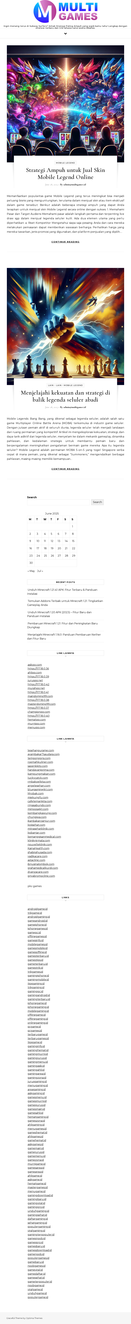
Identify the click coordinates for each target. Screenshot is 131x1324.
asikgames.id (35, 1144)
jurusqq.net (35, 680)
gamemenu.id (37, 1156)
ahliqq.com (35, 672)
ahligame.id (35, 1175)
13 (59, 541)
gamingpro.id (36, 1207)
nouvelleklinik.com (40, 844)
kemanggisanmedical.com (44, 836)
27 (59, 555)
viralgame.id (35, 1289)
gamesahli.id (35, 1112)
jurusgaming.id (37, 1081)
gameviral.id (35, 1269)
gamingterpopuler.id (41, 1234)
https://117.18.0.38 (38, 700)
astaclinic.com (36, 860)
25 (45, 555)
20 (59, 548)
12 (52, 541)
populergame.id (38, 1297)
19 (52, 548)
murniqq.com (36, 723)
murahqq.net (36, 688)
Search (32, 497)
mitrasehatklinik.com (41, 828)
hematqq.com (37, 719)
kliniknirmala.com (39, 840)
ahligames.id (35, 1136)
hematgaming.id (38, 1116)
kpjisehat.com (36, 824)
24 (38, 555)
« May (31, 571)
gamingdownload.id (40, 1195)
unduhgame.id (37, 1293)
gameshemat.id (37, 1132)
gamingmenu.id (38, 1061)
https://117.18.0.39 (38, 676)
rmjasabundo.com (39, 805)
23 (31, 555)
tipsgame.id (35, 1042)
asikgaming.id (36, 1093)
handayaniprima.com (41, 769)
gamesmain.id (36, 1109)
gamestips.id (35, 960)
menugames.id (37, 1128)
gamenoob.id (36, 1254)
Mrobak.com (36, 793)
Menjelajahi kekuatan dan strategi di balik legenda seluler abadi (65, 396)
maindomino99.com (40, 696)
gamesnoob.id (37, 1238)
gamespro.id (35, 1242)
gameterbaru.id (38, 963)
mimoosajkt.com (38, 809)
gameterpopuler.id (40, 1281)
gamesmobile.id (38, 948)
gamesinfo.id (36, 940)
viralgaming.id (36, 1230)
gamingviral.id (36, 1203)
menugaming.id (38, 1085)
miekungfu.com (38, 797)
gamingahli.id (36, 1069)
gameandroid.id (38, 920)
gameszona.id (36, 1120)
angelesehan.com (39, 785)
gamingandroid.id (39, 995)
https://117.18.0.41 (38, 692)
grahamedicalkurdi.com (43, 867)
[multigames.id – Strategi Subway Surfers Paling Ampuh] (65, 12)
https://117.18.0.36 (38, 668)
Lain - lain (55, 385)
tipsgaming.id (36, 983)
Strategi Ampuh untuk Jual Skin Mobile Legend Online (65, 173)
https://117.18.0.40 (39, 715)
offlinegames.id (37, 936)
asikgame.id (35, 1179)
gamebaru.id (36, 1262)
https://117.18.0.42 (38, 684)
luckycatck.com (38, 777)
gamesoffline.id (37, 952)
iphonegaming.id (38, 1007)
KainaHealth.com (38, 848)
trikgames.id (35, 971)
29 (73, 555)
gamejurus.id (36, 1152)
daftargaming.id (38, 1218)
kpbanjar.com (36, 832)
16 (30, 548)
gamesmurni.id (37, 1101)
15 (73, 541)
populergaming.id (39, 1226)
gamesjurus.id (37, 1105)
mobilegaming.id (38, 1011)
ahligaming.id (36, 1124)
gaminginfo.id (36, 1046)
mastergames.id (38, 1187)
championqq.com (39, 711)
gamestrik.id (35, 967)
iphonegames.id (38, 928)
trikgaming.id (36, 987)
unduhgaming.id (38, 1211)
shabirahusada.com (40, 852)
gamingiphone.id (38, 975)
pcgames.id (35, 1030)
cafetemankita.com (40, 801)
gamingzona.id (37, 1077)
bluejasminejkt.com (40, 789)
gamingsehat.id (37, 1215)
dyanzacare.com (38, 871)
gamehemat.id (37, 1140)
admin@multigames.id (74, 184)
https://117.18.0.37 (38, 707)
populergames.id (38, 1258)
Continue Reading (65, 241)
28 (66, 555)
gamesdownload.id (40, 1250)
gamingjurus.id (37, 1058)
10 (38, 541)
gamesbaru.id (36, 1246)
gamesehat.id (36, 1277)
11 (45, 541)
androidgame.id (38, 908)
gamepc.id (34, 932)
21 (66, 548)
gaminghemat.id (38, 1050)
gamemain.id (36, 1148)
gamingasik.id (36, 1065)
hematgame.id (37, 1183)
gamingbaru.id (37, 1199)
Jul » (40, 571)
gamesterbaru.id (38, 956)
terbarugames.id (38, 1038)
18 (45, 548)
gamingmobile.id (38, 979)
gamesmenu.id (37, 1097)
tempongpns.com (39, 758)
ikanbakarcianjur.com (41, 820)
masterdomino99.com (42, 704)
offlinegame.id (37, 1014)
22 (73, 548)
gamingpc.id (35, 991)
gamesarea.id (36, 1167)
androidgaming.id (39, 916)
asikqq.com (35, 664)
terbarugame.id (38, 1034)
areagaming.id (37, 1089)
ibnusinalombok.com (41, 864)
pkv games (35, 886)
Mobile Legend (65, 163)
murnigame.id (37, 1163)
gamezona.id (36, 1159)
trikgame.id (35, 912)
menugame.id (37, 1191)
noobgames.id (37, 1265)
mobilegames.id (38, 944)
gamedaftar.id (37, 1273)
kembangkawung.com (42, 813)
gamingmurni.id (38, 1054)
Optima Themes (34, 1318)
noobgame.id (36, 1285)
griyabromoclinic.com (41, 875)
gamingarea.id (37, 1073)
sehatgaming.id (37, 1222)
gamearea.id (35, 1171)
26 (52, 555)
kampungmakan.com (41, 773)
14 (66, 541)
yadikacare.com (37, 856)
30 (31, 562)
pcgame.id (34, 1026)
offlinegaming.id (38, 1018)
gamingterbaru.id (39, 999)
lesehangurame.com (41, 750)
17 (38, 548)
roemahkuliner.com (40, 762)
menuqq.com (36, 727)
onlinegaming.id (38, 1022)
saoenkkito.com (38, 766)
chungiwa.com (37, 817)
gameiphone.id (37, 924)
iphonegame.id (37, 1003)
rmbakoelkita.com (39, 781)
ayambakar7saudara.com (44, 754)
